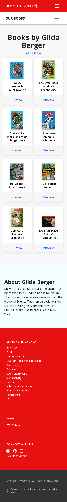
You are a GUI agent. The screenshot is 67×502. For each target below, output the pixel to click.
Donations (12, 369)
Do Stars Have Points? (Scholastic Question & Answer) (48, 234)
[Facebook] (15, 451)
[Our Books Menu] (56, 18)
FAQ (8, 399)
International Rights (17, 390)
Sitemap (11, 480)
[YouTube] (21, 451)
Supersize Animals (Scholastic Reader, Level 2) (48, 136)
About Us (11, 348)
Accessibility (13, 365)
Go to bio (32, 53)
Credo (9, 352)
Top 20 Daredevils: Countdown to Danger (17, 86)
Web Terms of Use (47, 480)
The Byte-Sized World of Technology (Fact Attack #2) (48, 86)
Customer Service (16, 455)
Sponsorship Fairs (16, 373)
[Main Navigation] (57, 6)
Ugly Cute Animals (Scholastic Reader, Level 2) (17, 234)
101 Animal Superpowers (16, 185)
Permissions (13, 394)
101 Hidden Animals (48, 185)
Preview (17, 100)
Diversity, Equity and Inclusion (23, 360)
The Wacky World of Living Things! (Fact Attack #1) (17, 136)
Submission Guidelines (19, 386)
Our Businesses (15, 356)
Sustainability (13, 378)
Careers (10, 382)
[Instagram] (8, 451)
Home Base (13, 424)
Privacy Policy (26, 480)
